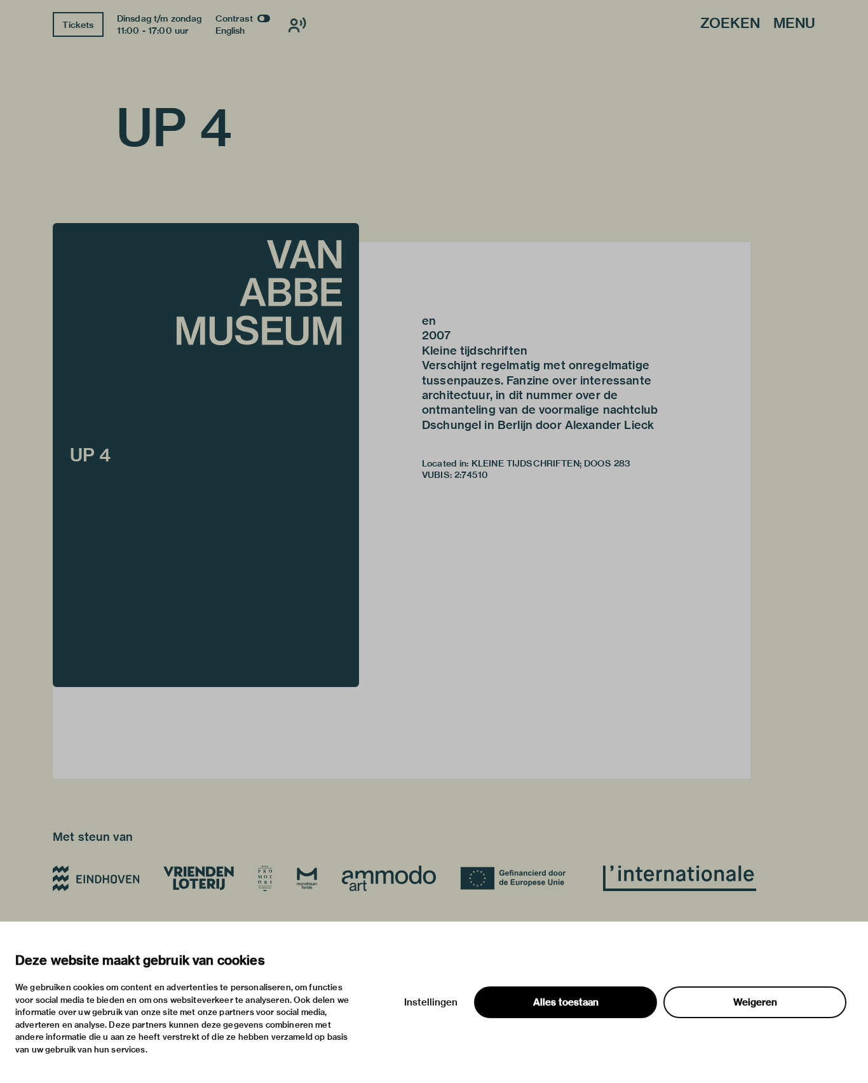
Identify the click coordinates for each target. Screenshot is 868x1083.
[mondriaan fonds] (307, 878)
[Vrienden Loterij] (198, 878)
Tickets (77, 25)
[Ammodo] (389, 878)
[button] (206, 455)
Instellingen (431, 1002)
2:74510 (471, 474)
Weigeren (755, 1002)
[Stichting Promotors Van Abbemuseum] (265, 878)
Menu (794, 24)
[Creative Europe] (519, 878)
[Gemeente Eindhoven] (96, 878)
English (230, 30)
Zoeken (730, 24)
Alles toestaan (566, 1002)
